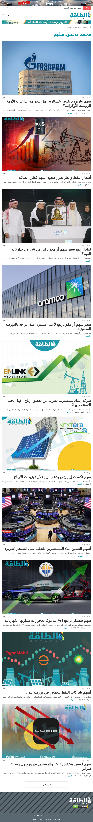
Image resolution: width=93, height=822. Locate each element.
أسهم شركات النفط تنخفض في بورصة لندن (58, 692)
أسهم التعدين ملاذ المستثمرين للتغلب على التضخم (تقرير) (48, 549)
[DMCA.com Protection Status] (80, 807)
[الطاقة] (80, 15)
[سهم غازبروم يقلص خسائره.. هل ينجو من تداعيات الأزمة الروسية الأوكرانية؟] (46, 68)
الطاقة (35, 819)
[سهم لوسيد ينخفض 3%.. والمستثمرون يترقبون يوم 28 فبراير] (46, 731)
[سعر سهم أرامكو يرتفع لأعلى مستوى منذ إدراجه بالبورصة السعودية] (46, 291)
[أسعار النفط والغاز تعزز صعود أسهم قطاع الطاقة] (46, 144)
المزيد (70, 113)
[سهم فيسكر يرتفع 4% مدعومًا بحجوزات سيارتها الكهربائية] (46, 587)
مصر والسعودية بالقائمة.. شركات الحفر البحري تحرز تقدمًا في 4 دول (55, 8)
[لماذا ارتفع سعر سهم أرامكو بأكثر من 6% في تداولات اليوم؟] (46, 216)
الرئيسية (86, 27)
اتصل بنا (49, 815)
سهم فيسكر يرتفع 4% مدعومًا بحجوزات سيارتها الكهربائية (48, 620)
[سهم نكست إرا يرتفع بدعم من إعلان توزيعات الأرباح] (46, 443)
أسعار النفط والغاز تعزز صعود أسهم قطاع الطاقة (55, 177)
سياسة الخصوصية (38, 815)
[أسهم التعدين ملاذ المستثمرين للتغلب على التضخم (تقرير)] (46, 515)
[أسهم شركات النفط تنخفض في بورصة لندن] (46, 659)
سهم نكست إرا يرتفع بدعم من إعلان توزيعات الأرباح (52, 477)
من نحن (58, 815)
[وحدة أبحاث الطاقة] (46, 22)
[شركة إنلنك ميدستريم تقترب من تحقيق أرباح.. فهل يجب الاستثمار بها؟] (46, 367)
